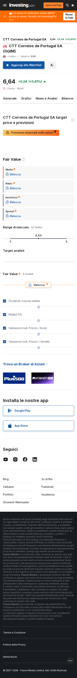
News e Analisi (46, 98)
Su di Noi (47, 479)
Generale (10, 98)
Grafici (26, 98)
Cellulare (8, 486)
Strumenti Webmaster (16, 502)
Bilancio (67, 98)
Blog (6, 479)
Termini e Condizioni (14, 632)
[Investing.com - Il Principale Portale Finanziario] (22, 5)
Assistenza (48, 494)
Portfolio (8, 494)
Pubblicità (47, 486)
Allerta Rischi (10, 656)
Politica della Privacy (14, 644)
